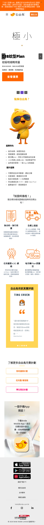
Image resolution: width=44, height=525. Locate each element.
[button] (3, 56)
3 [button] (25, 92)
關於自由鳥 (22, 488)
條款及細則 (22, 497)
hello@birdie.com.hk (22, 504)
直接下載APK (22, 482)
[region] (22, 56)
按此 (22, 9)
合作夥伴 (22, 493)
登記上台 (34, 14)
